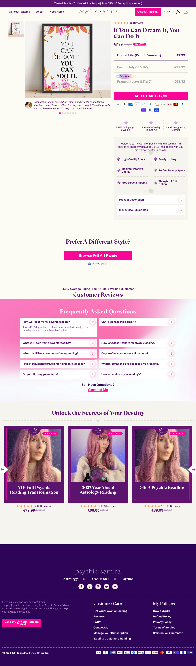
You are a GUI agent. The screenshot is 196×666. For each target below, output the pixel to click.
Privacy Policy (162, 622)
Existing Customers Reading (112, 638)
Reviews (99, 616)
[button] (58, 11)
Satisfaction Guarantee (168, 633)
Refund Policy (162, 616)
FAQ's (97, 622)
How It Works (161, 611)
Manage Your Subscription (110, 633)
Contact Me (98, 390)
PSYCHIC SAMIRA (19, 653)
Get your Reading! (147, 11)
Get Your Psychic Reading (110, 611)
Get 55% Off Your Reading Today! (21, 623)
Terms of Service (164, 627)
